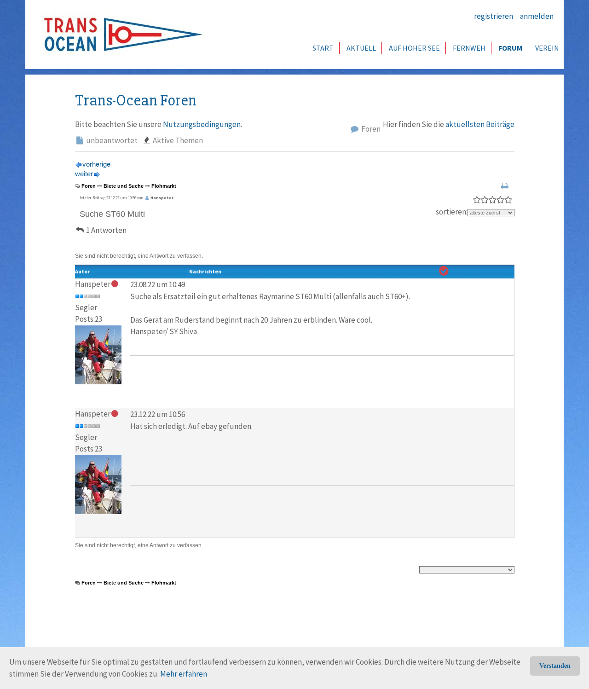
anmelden (537, 16)
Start (323, 47)
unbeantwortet (111, 140)
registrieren (493, 16)
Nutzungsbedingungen (202, 124)
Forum (510, 47)
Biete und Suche (124, 186)
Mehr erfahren (183, 674)
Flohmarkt (163, 186)
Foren (370, 129)
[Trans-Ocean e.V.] (120, 34)
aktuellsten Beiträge (479, 124)
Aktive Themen (177, 140)
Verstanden (555, 665)
